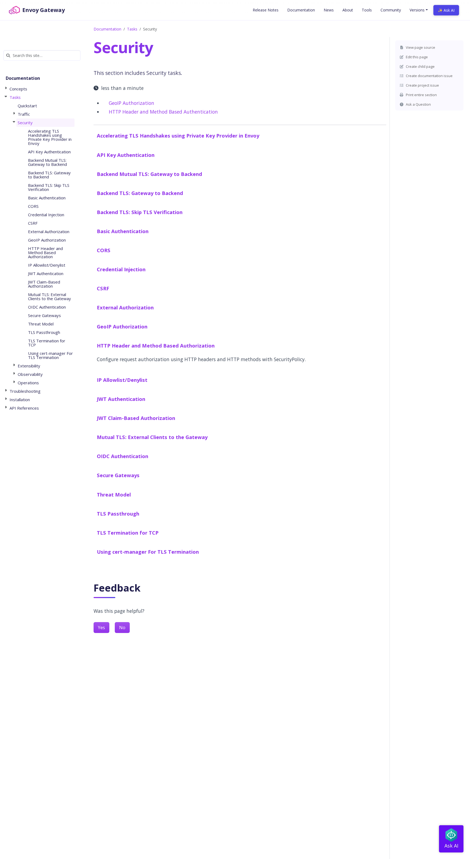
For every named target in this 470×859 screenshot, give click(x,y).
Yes (101, 627)
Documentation (107, 29)
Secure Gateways (118, 475)
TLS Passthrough (118, 513)
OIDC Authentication (122, 456)
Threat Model (114, 494)
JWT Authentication (121, 398)
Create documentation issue (429, 75)
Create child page (420, 66)
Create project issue (422, 85)
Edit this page (416, 56)
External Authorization (125, 307)
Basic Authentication (123, 231)
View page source (420, 47)
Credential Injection (121, 269)
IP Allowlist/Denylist (122, 379)
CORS (103, 250)
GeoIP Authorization (131, 103)
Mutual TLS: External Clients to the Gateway (152, 437)
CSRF (103, 288)
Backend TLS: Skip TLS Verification (140, 212)
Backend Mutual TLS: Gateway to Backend (149, 173)
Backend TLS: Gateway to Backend (140, 193)
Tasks (132, 29)
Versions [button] (417, 10)
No (122, 627)
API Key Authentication (125, 154)
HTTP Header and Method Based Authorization (156, 345)
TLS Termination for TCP (128, 532)
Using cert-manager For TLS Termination (148, 551)
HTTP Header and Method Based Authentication (163, 111)
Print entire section (421, 94)
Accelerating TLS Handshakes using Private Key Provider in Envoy (178, 135)
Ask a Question (418, 104)
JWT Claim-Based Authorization (136, 418)
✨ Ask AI (446, 10)
